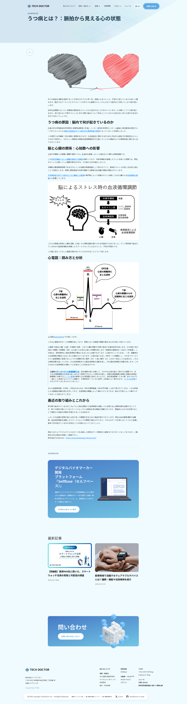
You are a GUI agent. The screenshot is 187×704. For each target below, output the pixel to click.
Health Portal (126, 680)
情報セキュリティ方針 (77, 696)
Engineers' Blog (144, 675)
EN (139, 6)
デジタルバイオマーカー (108, 680)
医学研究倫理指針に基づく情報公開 (151, 685)
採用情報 (107, 6)
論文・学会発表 (105, 685)
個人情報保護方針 (106, 696)
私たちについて (69, 6)
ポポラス (124, 682)
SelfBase (124, 672)
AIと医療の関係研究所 (107, 676)
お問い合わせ (143, 682)
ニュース (127, 6)
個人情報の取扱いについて (92, 696)
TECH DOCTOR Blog (146, 672)
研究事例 (103, 682)
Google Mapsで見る (32, 688)
